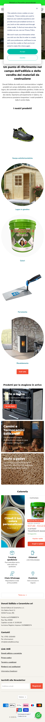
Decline (22, 58)
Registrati (36, 686)
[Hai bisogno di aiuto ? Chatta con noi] (38, 715)
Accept (22, 52)
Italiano (21, 697)
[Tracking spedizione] (12, 559)
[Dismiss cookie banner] (37, 8)
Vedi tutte (22, 372)
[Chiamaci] (33, 559)
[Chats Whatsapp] (12, 577)
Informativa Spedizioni (9, 671)
